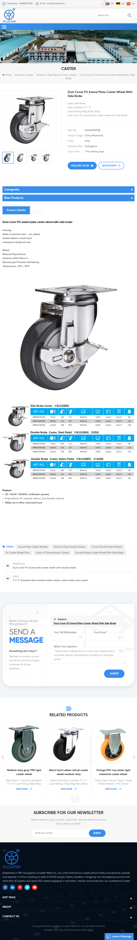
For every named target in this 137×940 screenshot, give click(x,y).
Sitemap (48, 930)
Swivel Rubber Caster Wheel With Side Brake (99, 553)
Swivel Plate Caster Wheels (32, 547)
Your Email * (100, 632)
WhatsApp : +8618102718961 (20, 3)
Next (134, 757)
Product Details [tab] (16, 210)
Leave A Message (121, 936)
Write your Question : (66, 646)
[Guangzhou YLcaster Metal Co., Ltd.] (9, 15)
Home (8, 75)
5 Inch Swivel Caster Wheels (107, 547)
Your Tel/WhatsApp (65, 632)
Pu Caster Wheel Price (18, 553)
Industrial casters (24, 75)
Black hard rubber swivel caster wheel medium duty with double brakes (113, 772)
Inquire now (80, 165)
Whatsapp (109, 165)
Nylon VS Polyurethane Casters (52, 553)
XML (56, 930)
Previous (3, 757)
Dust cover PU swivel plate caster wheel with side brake (85, 623)
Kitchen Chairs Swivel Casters (69, 547)
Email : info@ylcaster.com (52, 3)
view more (22, 789)
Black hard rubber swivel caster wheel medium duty (24, 772)
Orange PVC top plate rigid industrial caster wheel (69, 772)
